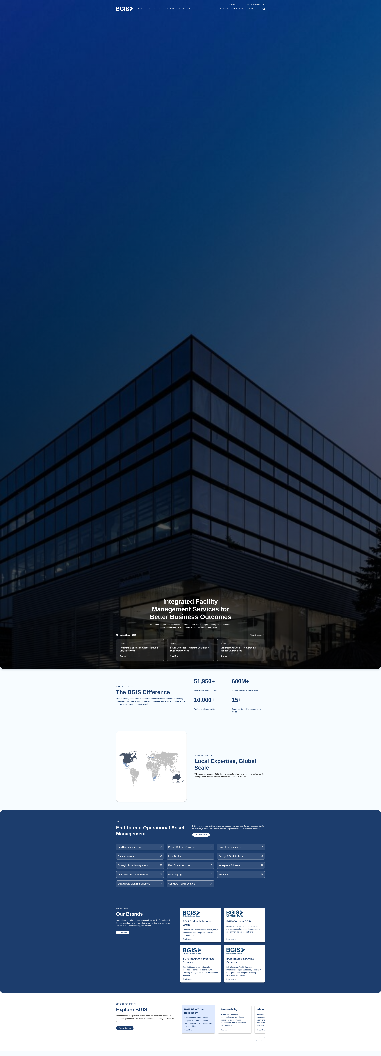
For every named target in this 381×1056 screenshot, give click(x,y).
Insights (186, 9)
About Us (142, 9)
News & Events (237, 9)
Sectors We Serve (172, 9)
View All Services (201, 834)
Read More (123, 656)
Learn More (123, 932)
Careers (224, 9)
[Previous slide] (258, 1039)
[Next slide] (263, 1039)
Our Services (155, 9)
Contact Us (252, 9)
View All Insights (256, 635)
